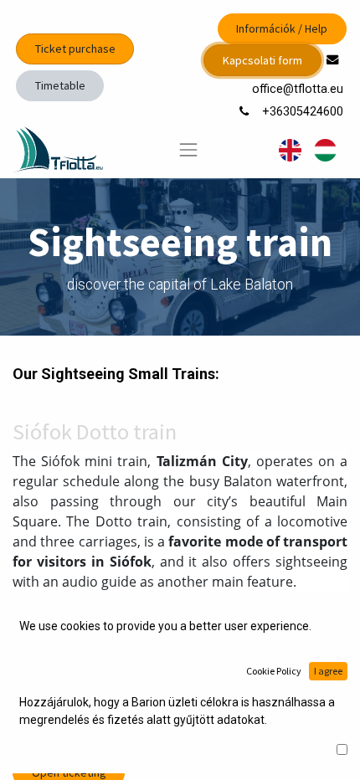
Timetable (60, 85)
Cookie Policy (273, 671)
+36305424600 (304, 112)
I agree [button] (328, 671)
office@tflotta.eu (299, 89)
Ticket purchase (75, 48)
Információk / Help (281, 28)
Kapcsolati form (262, 60)
